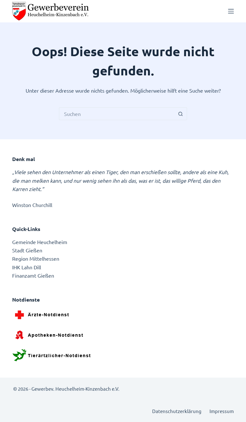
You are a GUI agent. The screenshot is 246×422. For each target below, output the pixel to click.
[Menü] (231, 11)
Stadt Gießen (27, 250)
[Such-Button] (180, 113)
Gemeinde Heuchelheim (39, 242)
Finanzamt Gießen (33, 275)
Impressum (221, 411)
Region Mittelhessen (35, 258)
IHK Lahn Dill (26, 267)
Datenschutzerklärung (176, 411)
